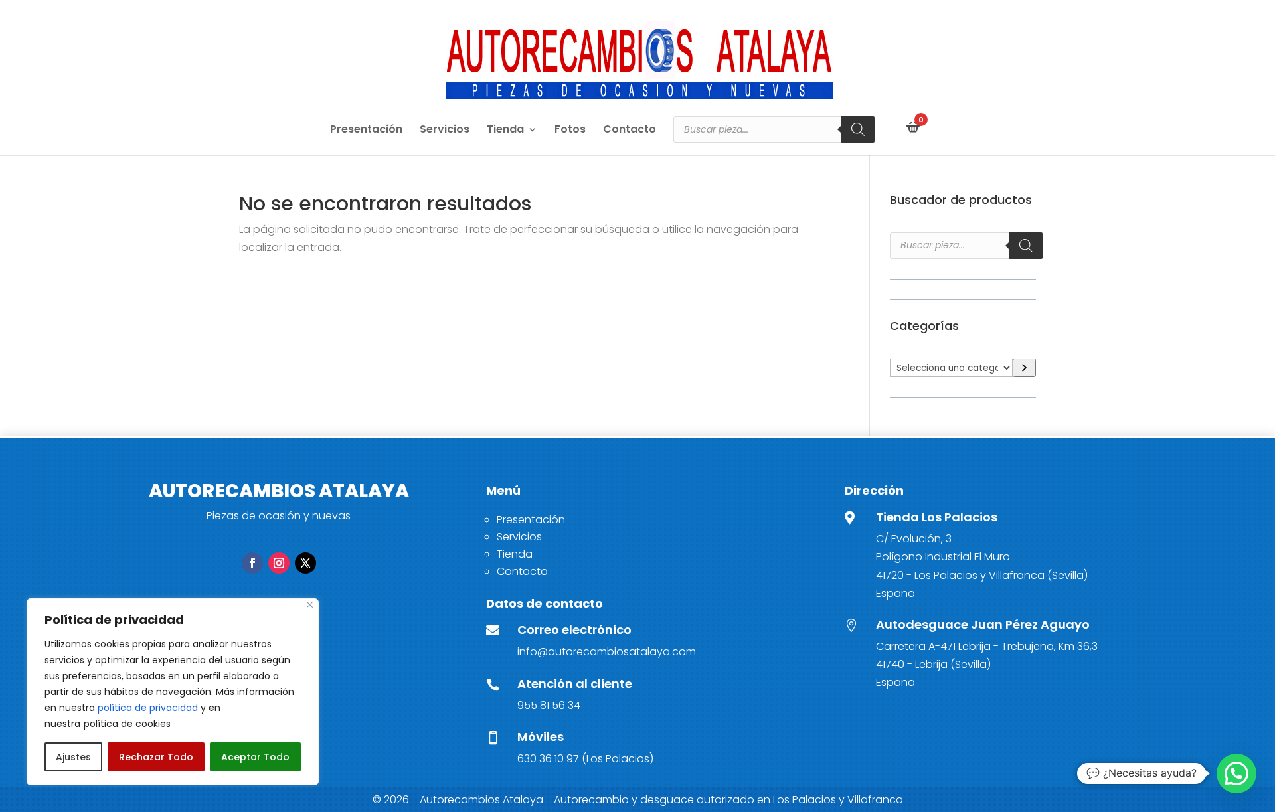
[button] (1236, 773)
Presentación (366, 131)
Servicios (444, 131)
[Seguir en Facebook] (252, 563)
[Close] (310, 605)
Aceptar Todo (255, 757)
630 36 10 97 (548, 758)
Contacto (629, 131)
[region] (173, 691)
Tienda (505, 131)
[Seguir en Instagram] (279, 563)
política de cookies (127, 723)
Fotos (570, 131)
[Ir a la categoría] (1024, 368)
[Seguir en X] (305, 563)
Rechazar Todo (156, 757)
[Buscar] (858, 129)
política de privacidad (148, 707)
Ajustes (73, 757)
